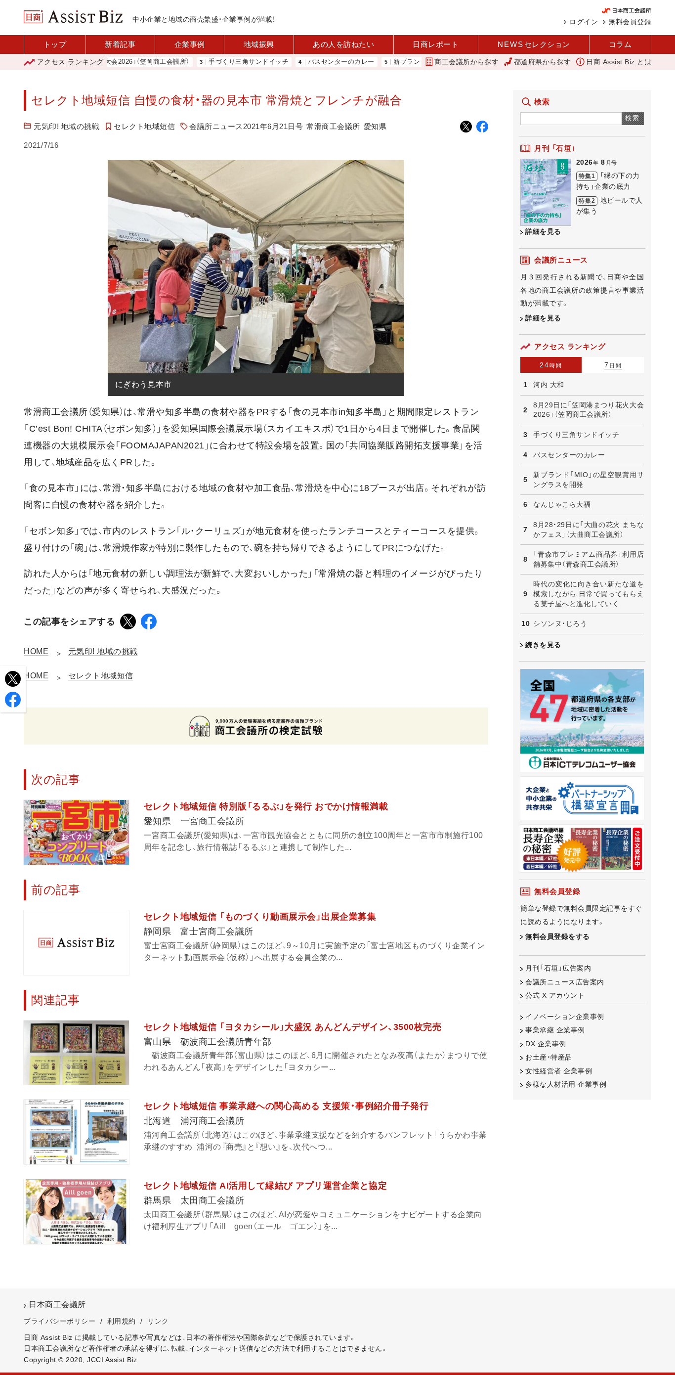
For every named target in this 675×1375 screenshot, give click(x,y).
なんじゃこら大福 (562, 504)
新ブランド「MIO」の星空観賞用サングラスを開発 (588, 479)
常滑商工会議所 (333, 126)
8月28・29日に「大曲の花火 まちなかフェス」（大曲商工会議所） (588, 529)
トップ (55, 44)
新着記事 (120, 44)
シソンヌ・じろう (560, 623)
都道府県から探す (542, 62)
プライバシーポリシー (59, 1321)
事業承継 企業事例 (555, 1030)
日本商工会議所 (57, 1304)
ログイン (583, 22)
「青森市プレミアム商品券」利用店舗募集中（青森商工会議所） (588, 559)
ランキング (70, 62)
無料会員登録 (629, 22)
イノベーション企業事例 (564, 1016)
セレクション (534, 44)
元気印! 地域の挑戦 (66, 126)
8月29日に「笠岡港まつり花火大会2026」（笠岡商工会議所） (588, 410)
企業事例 (189, 44)
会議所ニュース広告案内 (564, 982)
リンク (158, 1321)
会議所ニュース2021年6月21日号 (246, 126)
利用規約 (121, 1321)
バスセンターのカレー (311, 62)
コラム (620, 44)
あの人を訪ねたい (343, 44)
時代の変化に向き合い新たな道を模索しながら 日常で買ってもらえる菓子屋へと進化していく (588, 593)
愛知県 (375, 126)
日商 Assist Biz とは (618, 62)
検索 (632, 118)
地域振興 (259, 44)
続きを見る (543, 645)
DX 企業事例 (545, 1044)
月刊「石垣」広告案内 (558, 968)
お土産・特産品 (548, 1057)
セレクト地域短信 (144, 126)
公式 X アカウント (555, 995)
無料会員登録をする (557, 936)
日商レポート (436, 44)
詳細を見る (543, 231)
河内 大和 (548, 385)
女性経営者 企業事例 (558, 1071)
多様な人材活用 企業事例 (565, 1084)
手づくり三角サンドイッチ (218, 62)
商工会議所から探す (466, 62)
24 (551, 365)
